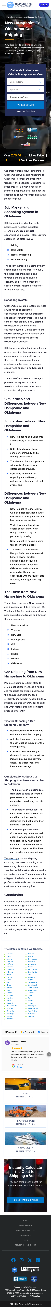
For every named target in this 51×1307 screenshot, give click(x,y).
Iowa (8, 990)
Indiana (9, 988)
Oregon (30, 980)
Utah (29, 998)
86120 (37, 1296)
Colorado (10, 967)
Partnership (25, 1235)
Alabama (10, 954)
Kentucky (10, 995)
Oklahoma (31, 977)
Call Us (44, 5)
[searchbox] (22, 82)
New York (31, 967)
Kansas (9, 993)
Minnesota (10, 1011)
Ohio (29, 975)
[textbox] (25, 97)
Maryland (10, 1003)
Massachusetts (12, 1006)
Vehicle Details (25, 105)
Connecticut (11, 969)
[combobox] (25, 82)
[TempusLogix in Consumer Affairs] (14, 1270)
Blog (26, 1240)
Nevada (30, 956)
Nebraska (31, 954)
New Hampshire (33, 959)
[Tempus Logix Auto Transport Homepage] (19, 5)
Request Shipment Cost (25, 1245)
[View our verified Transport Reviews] (25, 144)
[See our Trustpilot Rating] (32, 137)
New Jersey (31, 961)
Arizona (9, 959)
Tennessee (31, 993)
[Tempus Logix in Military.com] (30, 1270)
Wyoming (31, 1016)
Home (7, 17)
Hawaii (9, 980)
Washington (32, 1006)
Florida (9, 975)
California (10, 964)
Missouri (10, 1016)
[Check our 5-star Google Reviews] (19, 130)
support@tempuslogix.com (32, 1293)
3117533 (22, 1296)
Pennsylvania (32, 982)
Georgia (9, 977)
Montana (10, 1019)
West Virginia (32, 1011)
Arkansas (10, 961)
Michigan (10, 1008)
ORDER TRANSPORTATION (25, 1200)
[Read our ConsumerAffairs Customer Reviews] (19, 137)
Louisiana (10, 998)
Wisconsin (31, 1013)
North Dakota (32, 972)
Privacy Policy (25, 1225)
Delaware (10, 972)
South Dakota (32, 990)
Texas (30, 995)
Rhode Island (32, 985)
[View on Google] (7, 1042)
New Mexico (32, 964)
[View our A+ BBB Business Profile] (32, 130)
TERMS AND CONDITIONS (25, 1230)
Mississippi (10, 1013)
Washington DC (33, 1008)
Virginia (30, 1003)
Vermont (31, 1000)
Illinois (9, 985)
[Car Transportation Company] (13, 1260)
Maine (9, 1000)
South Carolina (33, 988)
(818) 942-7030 (13, 1293)
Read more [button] (16, 1060)
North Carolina (33, 969)
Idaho (8, 982)
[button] (2, 1054)
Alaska (9, 956)
